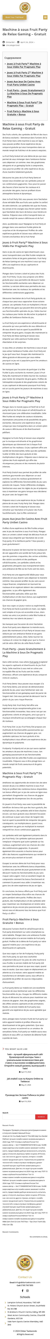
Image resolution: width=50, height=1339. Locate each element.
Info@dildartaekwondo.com (27, 1282)
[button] (45, 17)
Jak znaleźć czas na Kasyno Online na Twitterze (25, 1080)
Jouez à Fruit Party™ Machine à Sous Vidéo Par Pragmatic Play (24, 65)
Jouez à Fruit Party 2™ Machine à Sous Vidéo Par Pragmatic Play (25, 74)
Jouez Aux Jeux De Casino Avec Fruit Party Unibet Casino (24, 83)
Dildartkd (10, 42)
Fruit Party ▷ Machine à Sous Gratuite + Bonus (23, 113)
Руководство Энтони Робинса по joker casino (25, 1096)
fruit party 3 (35, 662)
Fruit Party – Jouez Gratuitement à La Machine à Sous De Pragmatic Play (26, 93)
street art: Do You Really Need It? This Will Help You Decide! (25, 1136)
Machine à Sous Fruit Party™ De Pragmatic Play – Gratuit (24, 104)
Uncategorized (13, 45)
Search (5, 1113)
